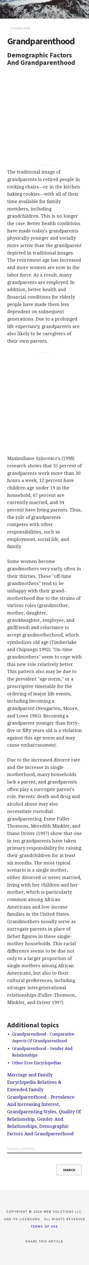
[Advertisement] (44, 117)
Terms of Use (44, 1226)
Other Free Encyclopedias (36, 1063)
